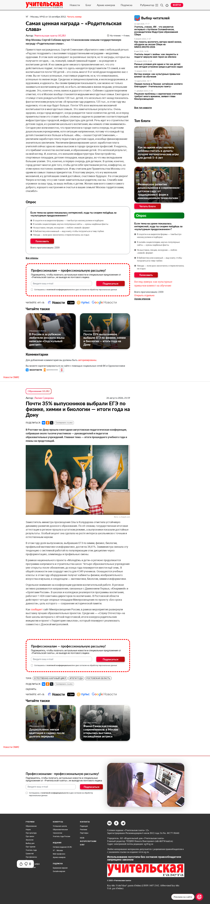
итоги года (76, 678)
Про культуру (31, 833)
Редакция (84, 826)
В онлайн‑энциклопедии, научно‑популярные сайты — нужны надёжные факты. (71, 224)
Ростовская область (98, 678)
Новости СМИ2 (11, 377)
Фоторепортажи (88, 841)
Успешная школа (60, 826)
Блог (88, 5)
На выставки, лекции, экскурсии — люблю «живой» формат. (61, 228)
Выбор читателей (155, 18)
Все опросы (32, 258)
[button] (34, 369)
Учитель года (31, 850)
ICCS (82, 838)
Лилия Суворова (44, 397)
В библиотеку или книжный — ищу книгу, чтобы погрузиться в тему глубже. (68, 231)
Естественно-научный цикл (50, 678)
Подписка (126, 5)
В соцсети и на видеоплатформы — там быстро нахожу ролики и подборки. (68, 220)
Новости (75, 5)
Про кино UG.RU (90, 723)
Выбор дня (30, 843)
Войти (177, 5)
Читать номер (74, 16)
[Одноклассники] (47, 422)
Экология (29, 840)
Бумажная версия (60, 868)
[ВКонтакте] (43, 422)
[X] (51, 422)
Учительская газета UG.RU (50, 35)
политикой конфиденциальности (60, 290)
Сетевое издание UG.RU (62, 847)
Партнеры (84, 833)
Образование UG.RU (37, 331)
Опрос (141, 215)
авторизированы (87, 360)
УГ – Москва (58, 850)
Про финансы (31, 857)
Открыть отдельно (144, 295)
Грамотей (30, 854)
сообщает (37, 609)
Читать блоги (147, 206)
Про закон (30, 836)
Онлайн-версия (59, 871)
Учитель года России (61, 836)
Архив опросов (142, 299)
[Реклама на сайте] (199, 896)
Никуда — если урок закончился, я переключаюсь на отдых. (61, 235)
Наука (28, 830)
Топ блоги (142, 121)
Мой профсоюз (59, 854)
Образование (31, 826)
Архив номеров (106, 5)
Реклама (83, 830)
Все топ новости (143, 107)
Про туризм (30, 847)
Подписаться (110, 283)
